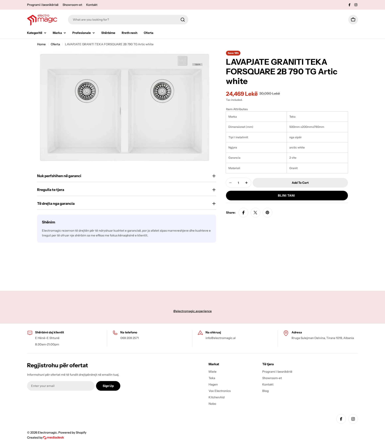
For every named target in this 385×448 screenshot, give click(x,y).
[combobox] (128, 19)
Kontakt (91, 5)
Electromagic (47, 432)
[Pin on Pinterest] (267, 212)
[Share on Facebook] (243, 212)
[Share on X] (255, 212)
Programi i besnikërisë (43, 5)
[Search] (182, 19)
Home (41, 44)
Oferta (55, 44)
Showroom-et (72, 5)
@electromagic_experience (192, 311)
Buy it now (287, 195)
